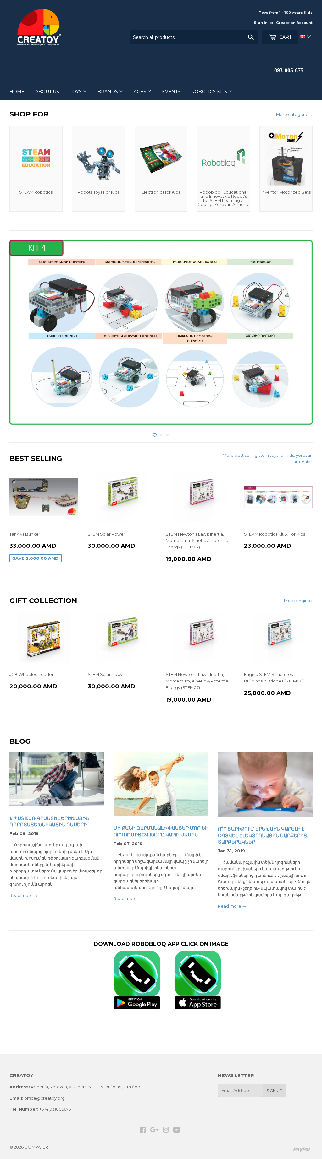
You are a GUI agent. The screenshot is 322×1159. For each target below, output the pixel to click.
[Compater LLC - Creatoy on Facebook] (142, 1130)
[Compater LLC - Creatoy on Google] (154, 1130)
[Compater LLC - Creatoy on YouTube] (176, 1130)
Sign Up (274, 1090)
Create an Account (294, 22)
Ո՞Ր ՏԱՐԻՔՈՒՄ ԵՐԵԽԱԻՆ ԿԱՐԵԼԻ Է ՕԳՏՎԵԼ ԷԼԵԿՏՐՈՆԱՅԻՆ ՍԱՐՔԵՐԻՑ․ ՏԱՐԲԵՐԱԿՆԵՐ (263, 835)
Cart (284, 37)
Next (302, 334)
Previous (20, 334)
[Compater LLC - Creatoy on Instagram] (166, 1130)
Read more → (23, 895)
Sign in (261, 22)
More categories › (294, 114)
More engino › (298, 600)
